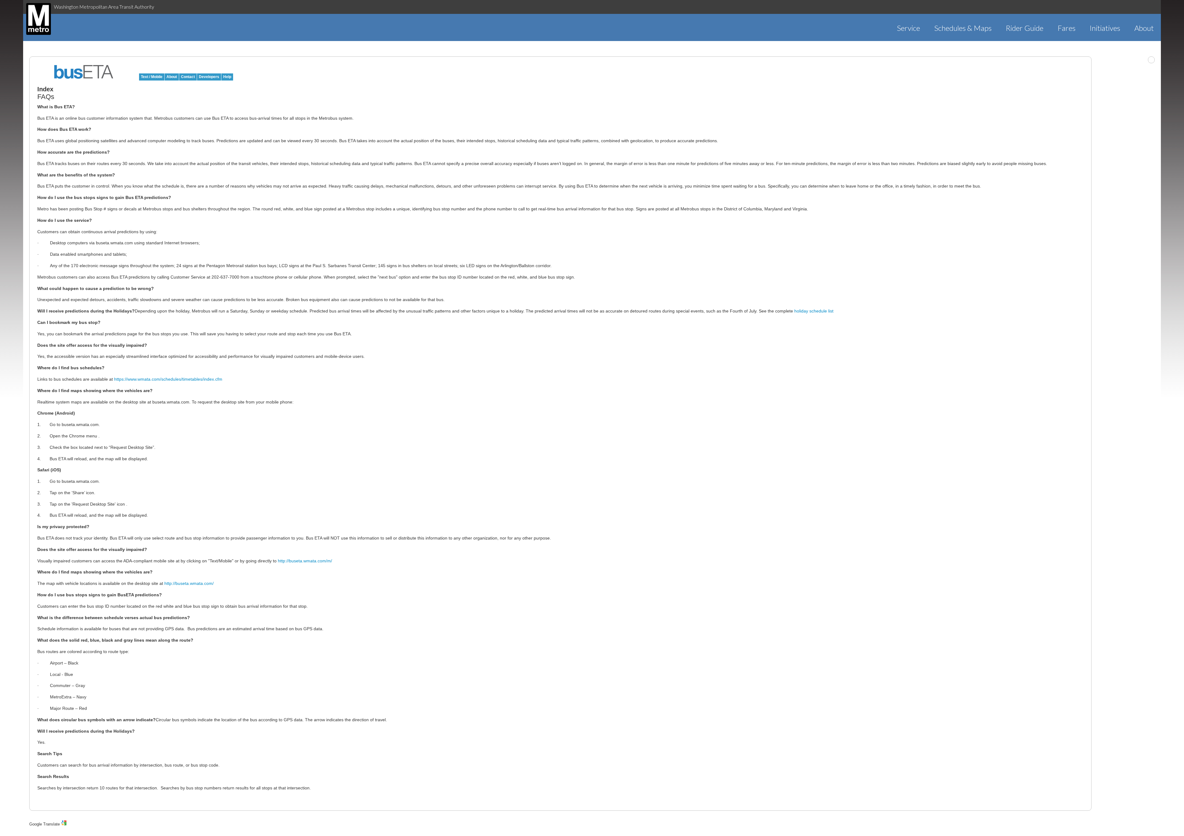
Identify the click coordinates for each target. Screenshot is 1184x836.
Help (227, 77)
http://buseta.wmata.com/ (189, 583)
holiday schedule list (813, 310)
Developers (209, 77)
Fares (1066, 27)
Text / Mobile (151, 77)
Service (908, 27)
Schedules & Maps (963, 27)
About (1144, 27)
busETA (83, 72)
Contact (188, 77)
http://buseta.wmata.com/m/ (305, 560)
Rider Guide (1024, 27)
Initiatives (1105, 27)
